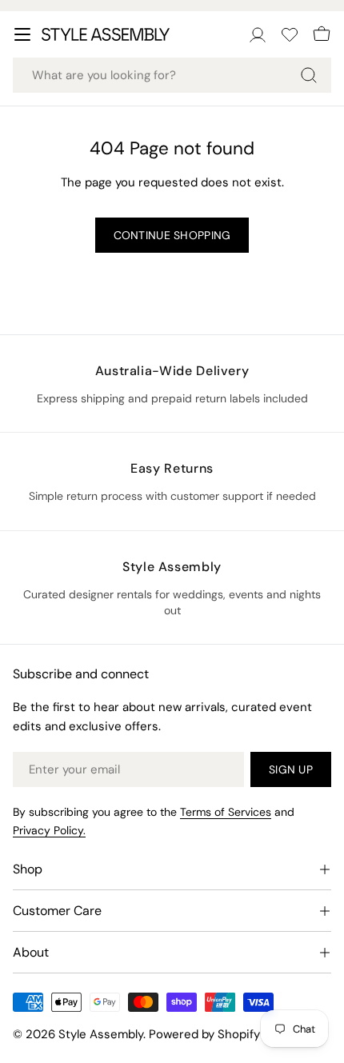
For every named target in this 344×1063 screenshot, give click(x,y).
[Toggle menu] (22, 34)
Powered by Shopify (204, 1034)
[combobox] (172, 75)
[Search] (308, 75)
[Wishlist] (289, 34)
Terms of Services (225, 812)
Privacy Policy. (49, 830)
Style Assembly (100, 1034)
